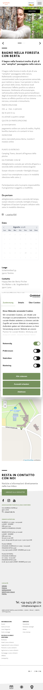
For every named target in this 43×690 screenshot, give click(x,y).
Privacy (32, 610)
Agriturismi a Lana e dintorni (9, 650)
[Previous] (3, 43)
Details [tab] (21, 303)
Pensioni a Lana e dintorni (9, 648)
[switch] (36, 351)
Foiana (4, 588)
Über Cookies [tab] (34, 303)
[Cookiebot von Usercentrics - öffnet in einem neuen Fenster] (30, 296)
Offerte (3, 655)
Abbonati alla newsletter (15, 492)
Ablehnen (22, 392)
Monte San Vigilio (8, 592)
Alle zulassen (21, 376)
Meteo (25, 629)
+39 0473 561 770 (10, 512)
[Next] (40, 43)
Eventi (3, 624)
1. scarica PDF (11, 215)
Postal (4, 594)
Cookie (26, 610)
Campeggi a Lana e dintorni (9, 653)
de (29, 671)
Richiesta (4, 640)
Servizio (26, 621)
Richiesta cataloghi (28, 627)
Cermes (4, 586)
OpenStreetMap (29, 460)
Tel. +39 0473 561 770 (28, 602)
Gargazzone (6, 590)
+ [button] (5, 402)
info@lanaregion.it (31, 606)
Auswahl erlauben (21, 384)
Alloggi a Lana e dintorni (7, 636)
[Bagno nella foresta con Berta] (21, 428)
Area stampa (26, 632)
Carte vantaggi (5, 632)
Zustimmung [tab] (8, 303)
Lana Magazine (5, 629)
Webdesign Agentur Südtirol (5, 671)
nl (40, 671)
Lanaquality (4, 658)
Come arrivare (5, 627)
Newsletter (26, 624)
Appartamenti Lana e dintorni (10, 645)
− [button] (5, 406)
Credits (37, 610)
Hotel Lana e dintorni (7, 642)
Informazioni (6, 621)
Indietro (32, 11)
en (36, 671)
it (32, 671)
